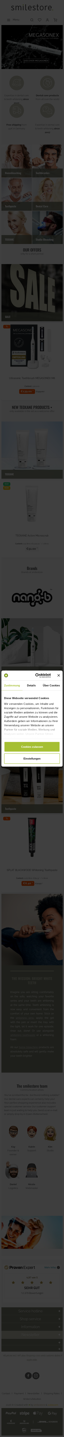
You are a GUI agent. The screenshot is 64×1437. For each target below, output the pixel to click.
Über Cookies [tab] (51, 685)
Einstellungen (32, 758)
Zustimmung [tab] (12, 685)
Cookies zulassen (32, 746)
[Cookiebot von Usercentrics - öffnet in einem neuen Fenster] (37, 675)
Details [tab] (31, 685)
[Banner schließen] (58, 675)
